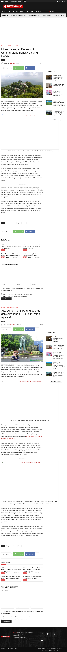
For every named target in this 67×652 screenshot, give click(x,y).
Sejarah (19, 223)
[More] (37, 68)
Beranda (3, 46)
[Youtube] (65, 1)
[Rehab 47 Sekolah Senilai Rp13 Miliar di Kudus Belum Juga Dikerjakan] (49, 77)
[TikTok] (54, 634)
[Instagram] (60, 1)
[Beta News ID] (13, 6)
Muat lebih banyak (55, 120)
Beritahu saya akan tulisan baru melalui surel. (15, 296)
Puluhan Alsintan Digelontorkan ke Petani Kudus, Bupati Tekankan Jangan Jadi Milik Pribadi (11, 246)
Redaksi (12, 63)
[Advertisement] (33, 30)
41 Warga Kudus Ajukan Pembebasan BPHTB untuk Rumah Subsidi (58, 86)
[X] (62, 1)
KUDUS (16, 46)
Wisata (24, 223)
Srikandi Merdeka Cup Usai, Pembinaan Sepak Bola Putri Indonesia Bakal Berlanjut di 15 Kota (33, 246)
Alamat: (15, 632)
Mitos (14, 223)
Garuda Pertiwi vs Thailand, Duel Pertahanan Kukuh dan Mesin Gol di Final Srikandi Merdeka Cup (58, 94)
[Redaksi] (2, 63)
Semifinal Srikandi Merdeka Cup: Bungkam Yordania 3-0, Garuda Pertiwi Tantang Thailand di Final (59, 104)
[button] (64, 11)
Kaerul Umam (9, 250)
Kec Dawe (8, 223)
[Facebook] (58, 1)
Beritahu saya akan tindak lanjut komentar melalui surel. (18, 294)
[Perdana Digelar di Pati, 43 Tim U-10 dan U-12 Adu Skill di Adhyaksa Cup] (49, 112)
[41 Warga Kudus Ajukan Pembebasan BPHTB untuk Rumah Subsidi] (49, 85)
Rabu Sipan (31, 250)
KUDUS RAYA (10, 46)
